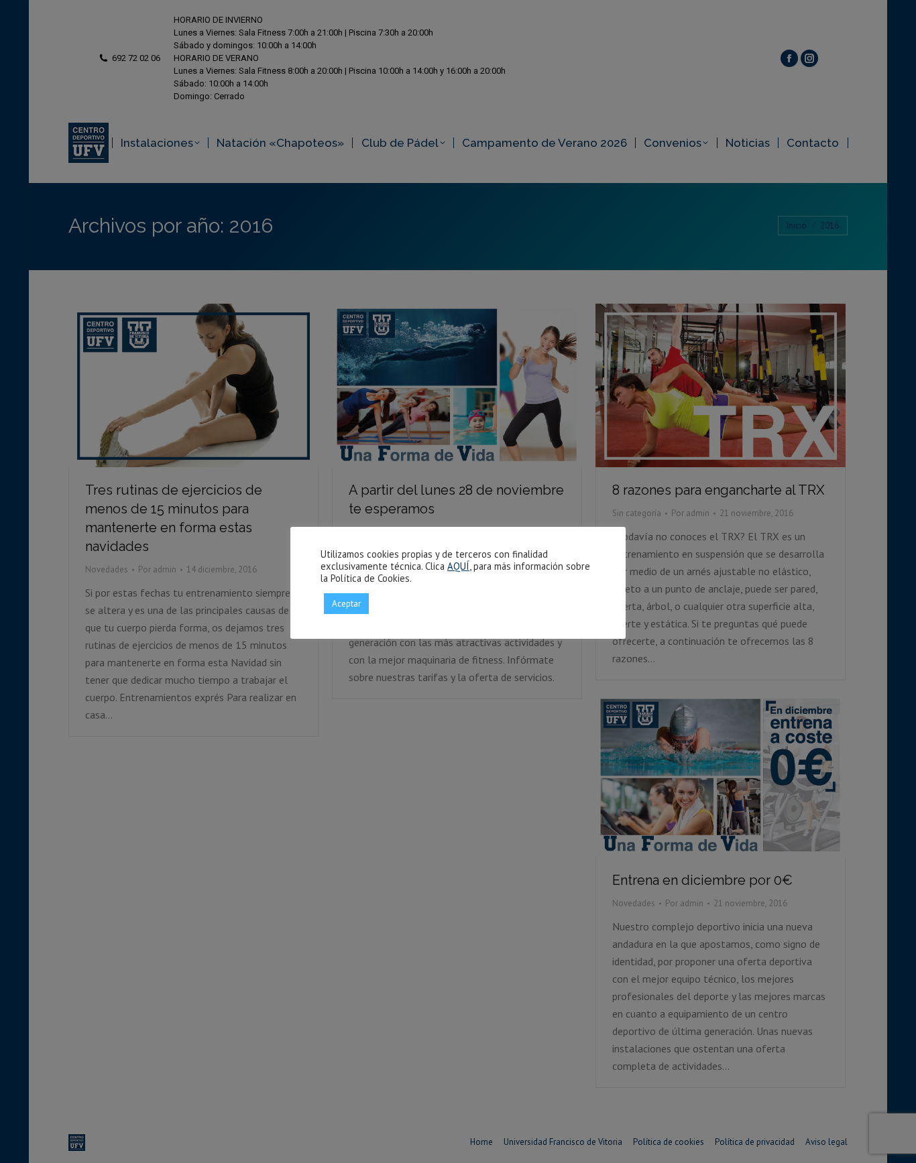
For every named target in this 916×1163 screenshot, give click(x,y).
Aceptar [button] (346, 603)
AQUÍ (458, 566)
